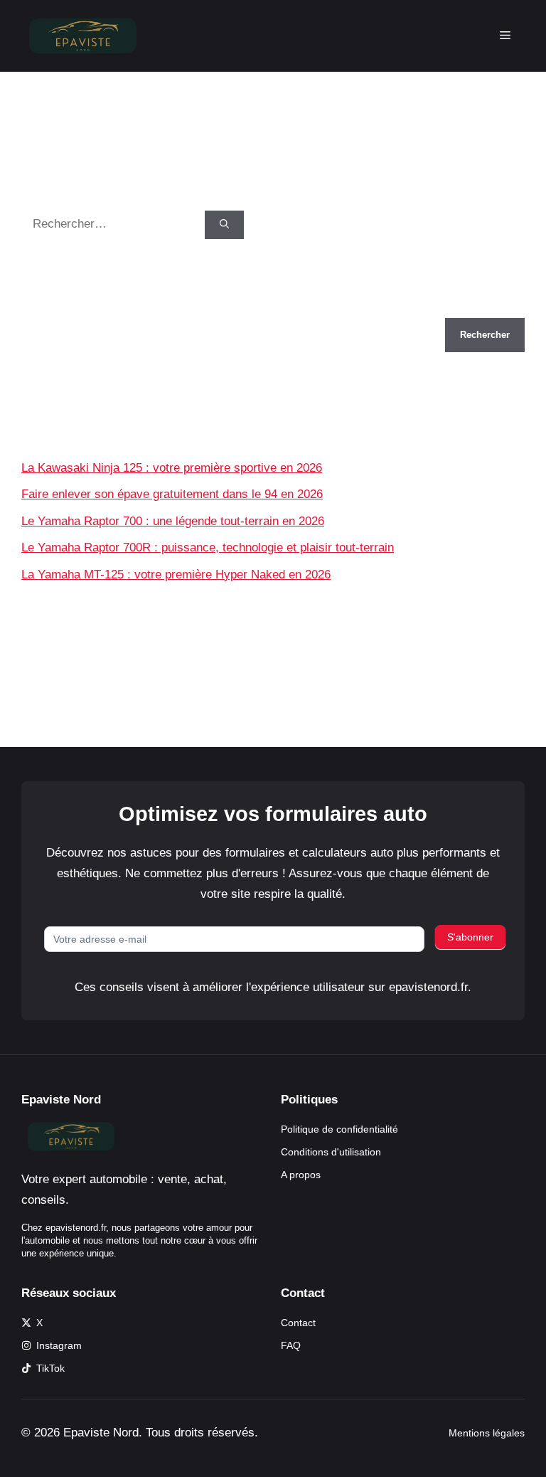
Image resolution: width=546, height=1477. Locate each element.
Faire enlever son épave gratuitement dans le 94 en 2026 (172, 494)
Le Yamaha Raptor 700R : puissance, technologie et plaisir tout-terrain (207, 547)
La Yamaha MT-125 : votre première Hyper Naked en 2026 (176, 574)
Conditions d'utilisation (331, 1152)
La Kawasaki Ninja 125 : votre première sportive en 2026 (171, 468)
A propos (301, 1174)
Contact (298, 1322)
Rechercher (52, 307)
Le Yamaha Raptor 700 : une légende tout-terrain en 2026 (172, 521)
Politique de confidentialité (339, 1129)
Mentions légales (487, 1433)
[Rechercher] (224, 225)
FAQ (291, 1345)
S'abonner (470, 937)
